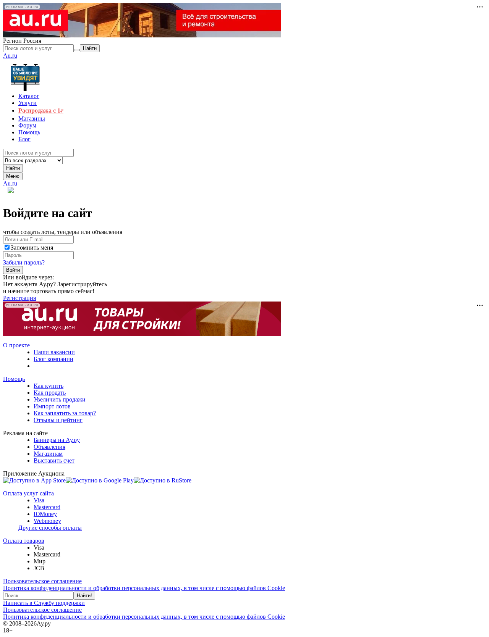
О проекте (16, 345)
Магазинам (48, 453)
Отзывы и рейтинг (58, 420)
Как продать (50, 392)
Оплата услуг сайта (28, 493)
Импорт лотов (52, 406)
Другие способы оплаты (50, 527)
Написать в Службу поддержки (44, 603)
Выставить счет (54, 460)
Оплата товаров (23, 540)
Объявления (49, 446)
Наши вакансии (54, 352)
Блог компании (53, 359)
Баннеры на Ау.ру (57, 440)
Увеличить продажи (60, 399)
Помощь (14, 379)
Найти (13, 168)
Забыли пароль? (24, 262)
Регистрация (19, 298)
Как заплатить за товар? (65, 413)
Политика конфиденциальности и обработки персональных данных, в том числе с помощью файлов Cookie (144, 588)
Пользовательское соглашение (42, 581)
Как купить (48, 385)
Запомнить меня (32, 247)
